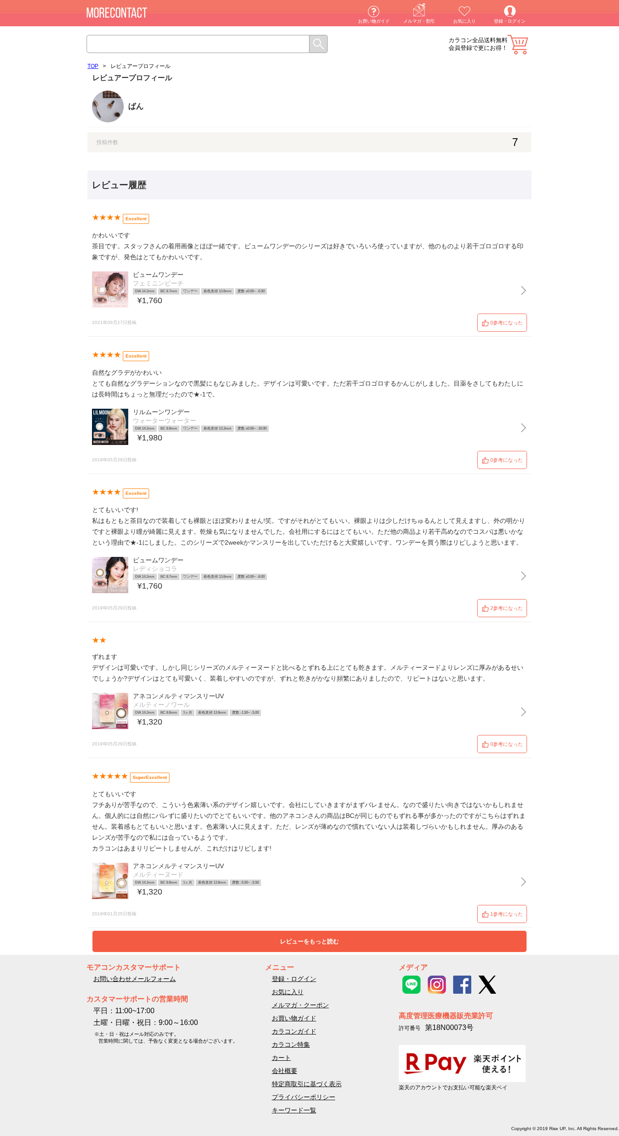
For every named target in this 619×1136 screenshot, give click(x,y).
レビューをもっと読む (309, 941)
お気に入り (464, 21)
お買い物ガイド (374, 21)
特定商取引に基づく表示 (307, 1084)
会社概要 (284, 1070)
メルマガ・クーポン (300, 1005)
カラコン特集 (291, 1044)
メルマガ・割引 (419, 21)
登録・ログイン (510, 21)
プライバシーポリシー (303, 1097)
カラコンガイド (294, 1031)
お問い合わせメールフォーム (134, 978)
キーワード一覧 (294, 1110)
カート (518, 44)
